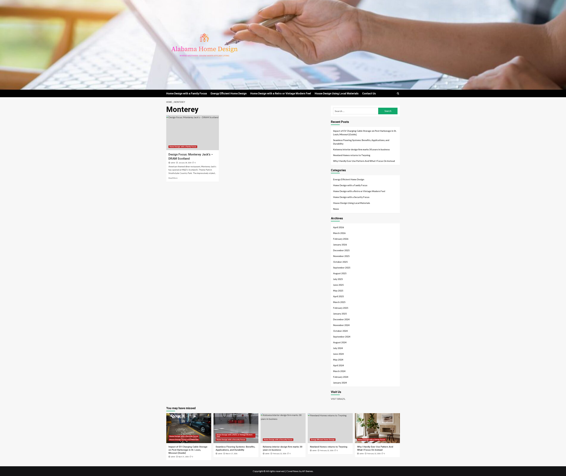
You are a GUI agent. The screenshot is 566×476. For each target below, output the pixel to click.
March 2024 (339, 371)
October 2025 (340, 261)
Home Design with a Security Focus (351, 197)
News (336, 209)
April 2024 (338, 365)
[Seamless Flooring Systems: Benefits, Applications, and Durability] (235, 428)
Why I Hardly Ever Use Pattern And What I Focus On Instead (364, 161)
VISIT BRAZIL (338, 398)
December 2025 (341, 250)
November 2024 (341, 325)
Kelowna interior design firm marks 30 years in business (361, 149)
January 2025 (340, 313)
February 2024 (340, 377)
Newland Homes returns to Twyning (351, 155)
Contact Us (369, 93)
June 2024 (338, 354)
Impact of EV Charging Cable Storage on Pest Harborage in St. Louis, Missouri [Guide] (364, 133)
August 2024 (340, 342)
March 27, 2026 (231, 454)
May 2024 (338, 359)
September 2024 (341, 336)
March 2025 (339, 302)
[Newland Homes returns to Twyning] (330, 428)
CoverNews (293, 471)
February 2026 (340, 238)
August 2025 (340, 273)
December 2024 (341, 319)
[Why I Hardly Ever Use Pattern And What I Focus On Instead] (377, 428)
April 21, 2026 (183, 457)
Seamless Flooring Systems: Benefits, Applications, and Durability (361, 142)
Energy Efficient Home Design (229, 93)
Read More (172, 178)
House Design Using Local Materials (336, 93)
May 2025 (338, 290)
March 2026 (339, 233)
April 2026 (338, 227)
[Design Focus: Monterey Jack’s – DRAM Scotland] (192, 132)
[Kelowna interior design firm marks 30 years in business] (283, 428)
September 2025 (341, 267)
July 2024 (338, 348)
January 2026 (340, 244)
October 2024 (340, 331)
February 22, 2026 (279, 454)
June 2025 (338, 285)
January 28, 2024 (184, 163)
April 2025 (338, 296)
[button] (398, 93)
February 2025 (340, 308)
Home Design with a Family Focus (186, 93)
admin (173, 163)
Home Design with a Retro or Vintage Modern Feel (280, 93)
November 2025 (341, 256)
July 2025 (338, 279)
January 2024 (340, 382)
